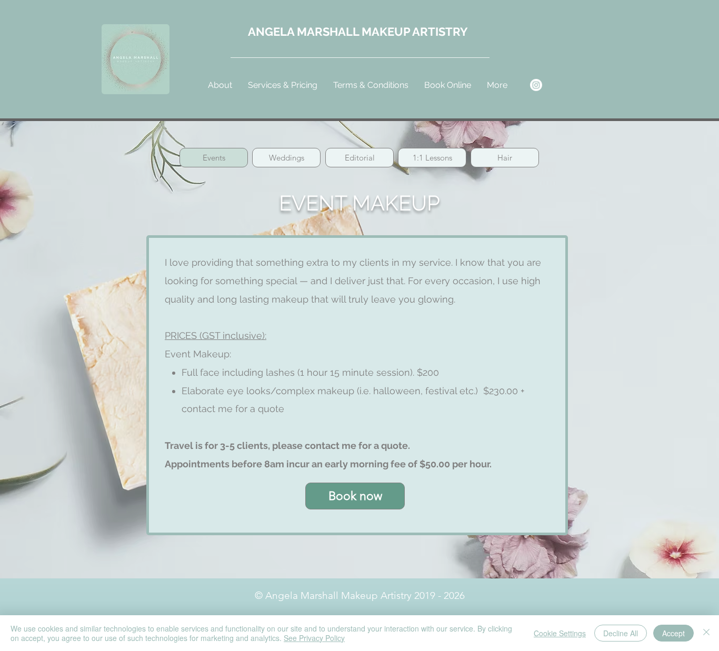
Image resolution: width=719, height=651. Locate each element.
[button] (282, 85)
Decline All (620, 633)
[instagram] (536, 85)
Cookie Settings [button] (560, 633)
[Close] (706, 633)
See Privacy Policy (314, 638)
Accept (673, 633)
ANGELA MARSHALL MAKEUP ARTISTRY (358, 31)
